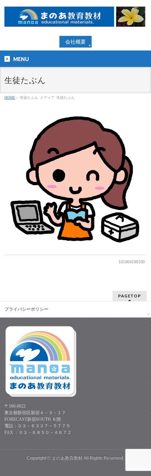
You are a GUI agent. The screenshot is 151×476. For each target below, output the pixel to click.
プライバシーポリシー (26, 309)
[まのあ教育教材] (75, 18)
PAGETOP (129, 295)
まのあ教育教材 (67, 458)
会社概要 (75, 42)
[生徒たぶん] (75, 179)
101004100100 (131, 262)
